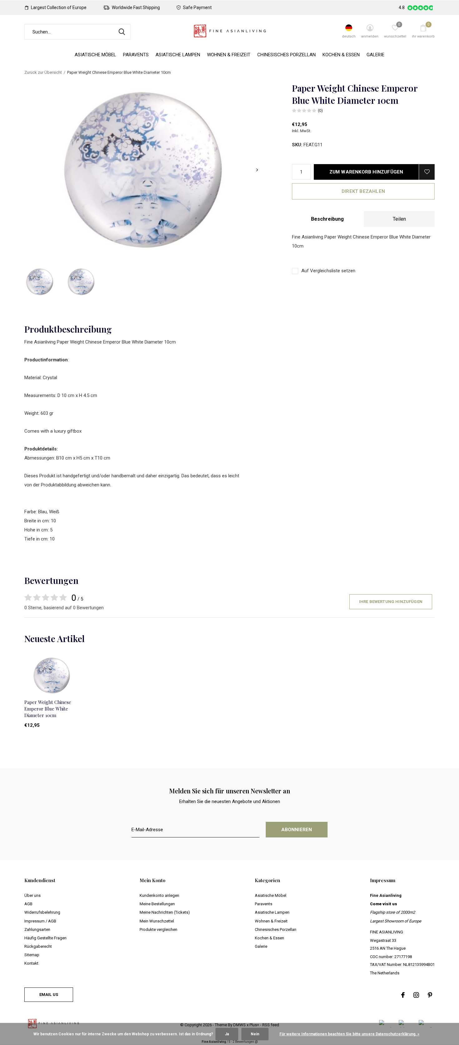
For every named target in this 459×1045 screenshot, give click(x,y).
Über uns (32, 895)
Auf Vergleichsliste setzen (328, 271)
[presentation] (257, 169)
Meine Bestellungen (157, 904)
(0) (320, 110)
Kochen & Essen (341, 55)
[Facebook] (403, 995)
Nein (255, 1034)
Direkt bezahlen (363, 191)
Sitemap (31, 954)
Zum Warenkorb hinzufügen (366, 172)
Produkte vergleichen (158, 929)
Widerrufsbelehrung (42, 912)
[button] (39, 282)
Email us (48, 994)
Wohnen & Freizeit (228, 55)
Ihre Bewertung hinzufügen (390, 601)
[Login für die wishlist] (427, 172)
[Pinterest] (430, 995)
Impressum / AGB (40, 921)
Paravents (136, 55)
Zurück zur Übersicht (43, 72)
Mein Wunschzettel (157, 921)
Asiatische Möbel (95, 55)
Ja (227, 1034)
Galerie (375, 55)
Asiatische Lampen (177, 55)
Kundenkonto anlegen (159, 895)
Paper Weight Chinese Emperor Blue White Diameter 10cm (47, 708)
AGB (28, 904)
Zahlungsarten (37, 929)
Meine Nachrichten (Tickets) (165, 912)
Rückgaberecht (38, 946)
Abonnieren (296, 829)
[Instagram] (416, 995)
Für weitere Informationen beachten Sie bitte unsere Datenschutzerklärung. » (349, 1034)
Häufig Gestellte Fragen (45, 938)
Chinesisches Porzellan (286, 55)
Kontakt (31, 963)
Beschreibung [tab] (327, 219)
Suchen (122, 32)
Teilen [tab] (399, 219)
